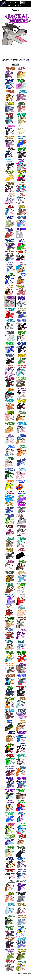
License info (28, 974)
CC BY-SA (27, 60)
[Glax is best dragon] (4, 2)
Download (15, 64)
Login (28, 5)
